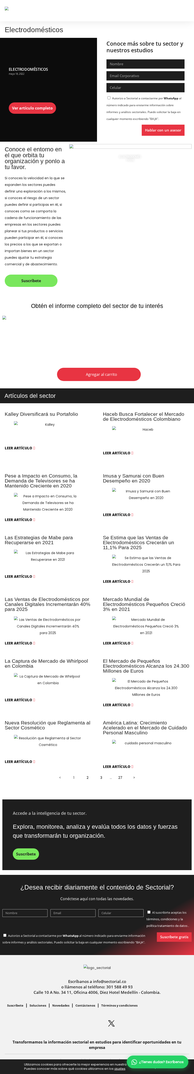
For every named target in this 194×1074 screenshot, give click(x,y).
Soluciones (38, 1005)
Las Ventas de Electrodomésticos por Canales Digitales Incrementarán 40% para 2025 (47, 604)
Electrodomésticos (28, 69)
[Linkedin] (68, 1023)
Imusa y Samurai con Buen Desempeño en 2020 (133, 478)
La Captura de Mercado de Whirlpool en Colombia (46, 663)
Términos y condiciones (119, 1005)
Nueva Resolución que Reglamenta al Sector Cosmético (47, 725)
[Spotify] (97, 1023)
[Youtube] (125, 1023)
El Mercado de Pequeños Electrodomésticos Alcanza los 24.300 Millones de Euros (146, 666)
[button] (177, 10)
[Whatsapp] (53, 1023)
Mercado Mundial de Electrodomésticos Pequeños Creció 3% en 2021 (144, 604)
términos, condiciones (161, 919)
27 (120, 776)
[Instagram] (82, 1023)
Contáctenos (85, 1005)
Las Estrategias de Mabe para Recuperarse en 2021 (39, 540)
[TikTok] (140, 1023)
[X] (111, 1023)
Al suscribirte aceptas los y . (167, 919)
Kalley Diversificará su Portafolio (41, 414)
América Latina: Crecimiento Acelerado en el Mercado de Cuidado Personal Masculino (145, 727)
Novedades (60, 1005)
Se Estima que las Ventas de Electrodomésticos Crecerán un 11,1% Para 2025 (138, 542)
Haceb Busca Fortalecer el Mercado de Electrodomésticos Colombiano (143, 416)
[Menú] (185, 9)
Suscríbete (15, 1005)
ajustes (119, 1069)
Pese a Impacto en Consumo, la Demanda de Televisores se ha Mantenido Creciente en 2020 (41, 480)
